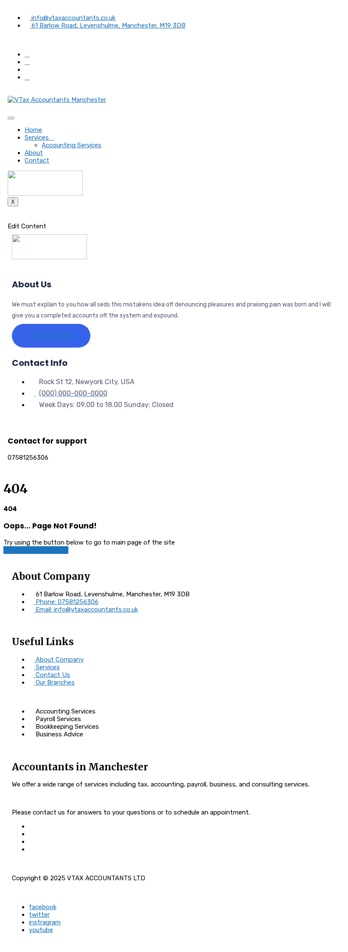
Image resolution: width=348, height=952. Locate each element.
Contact (37, 160)
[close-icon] (10, 218)
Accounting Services (71, 145)
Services (37, 137)
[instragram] (27, 77)
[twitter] (27, 62)
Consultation (51, 336)
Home (33, 130)
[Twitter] (31, 834)
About (34, 153)
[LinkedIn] (31, 841)
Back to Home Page (38, 550)
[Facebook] (27, 54)
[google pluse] (27, 69)
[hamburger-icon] (11, 118)
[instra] (31, 849)
